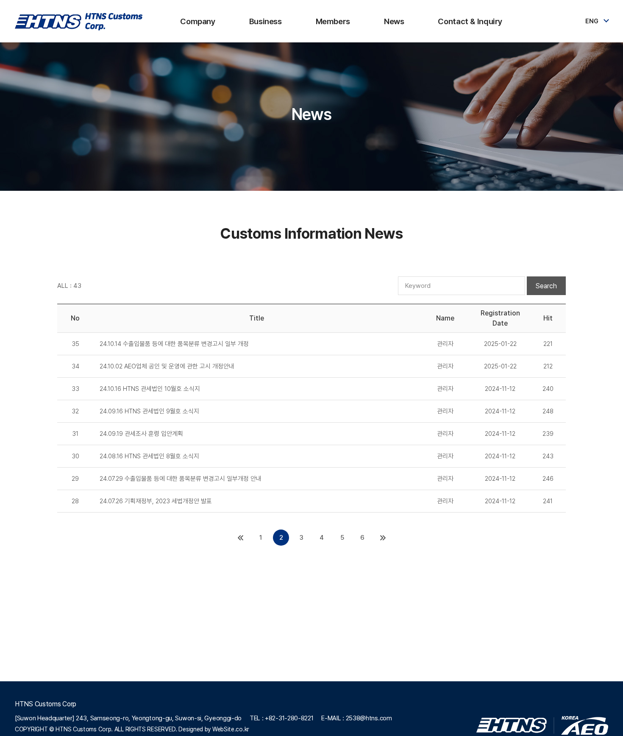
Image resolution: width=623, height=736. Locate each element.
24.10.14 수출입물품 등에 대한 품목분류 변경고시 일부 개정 (174, 344)
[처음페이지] (240, 538)
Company (197, 21)
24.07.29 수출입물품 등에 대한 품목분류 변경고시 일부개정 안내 (180, 478)
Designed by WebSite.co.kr (213, 729)
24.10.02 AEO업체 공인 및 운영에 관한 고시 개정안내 (167, 366)
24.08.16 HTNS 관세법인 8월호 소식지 (149, 456)
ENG (591, 21)
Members (333, 21)
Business (265, 21)
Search (546, 286)
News (394, 21)
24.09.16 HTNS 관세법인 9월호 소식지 (149, 411)
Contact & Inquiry (470, 21)
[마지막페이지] (383, 538)
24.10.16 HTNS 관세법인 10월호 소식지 (150, 389)
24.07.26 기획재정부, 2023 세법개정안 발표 (156, 501)
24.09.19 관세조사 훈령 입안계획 (141, 434)
